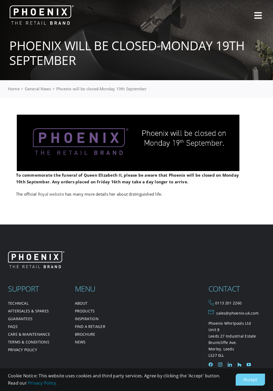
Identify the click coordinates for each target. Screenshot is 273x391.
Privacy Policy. (42, 383)
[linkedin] (230, 364)
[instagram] (220, 364)
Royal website (51, 194)
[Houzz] (239, 364)
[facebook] (210, 364)
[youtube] (249, 364)
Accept (250, 379)
